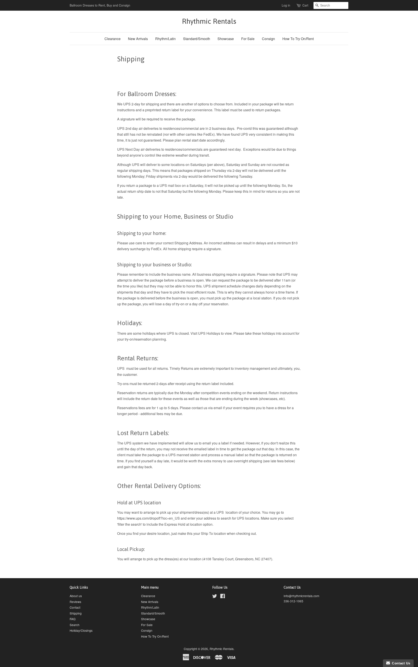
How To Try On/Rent (298, 38)
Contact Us (400, 663)
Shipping (76, 613)
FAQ (73, 619)
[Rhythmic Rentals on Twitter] (214, 596)
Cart (305, 5)
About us (76, 596)
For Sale (248, 38)
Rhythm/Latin (165, 38)
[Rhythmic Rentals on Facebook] (222, 596)
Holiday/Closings (81, 630)
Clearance (112, 38)
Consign (268, 38)
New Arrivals (138, 38)
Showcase (225, 38)
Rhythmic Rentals (209, 21)
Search (74, 625)
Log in (286, 5)
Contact (75, 607)
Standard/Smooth (196, 38)
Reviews (75, 601)
